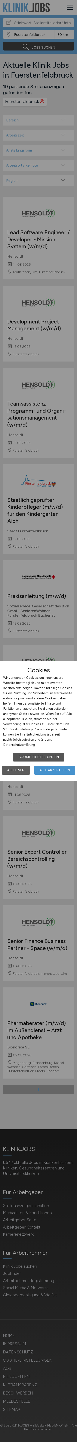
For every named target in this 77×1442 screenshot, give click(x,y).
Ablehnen (16, 770)
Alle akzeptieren (55, 770)
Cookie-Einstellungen (38, 757)
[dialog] (38, 721)
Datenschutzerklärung (19, 745)
